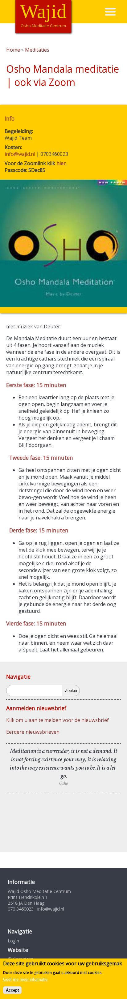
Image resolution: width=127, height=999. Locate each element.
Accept (12, 990)
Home (13, 49)
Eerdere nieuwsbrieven (32, 731)
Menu (115, 11)
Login (13, 941)
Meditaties (37, 49)
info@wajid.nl (20, 154)
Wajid (43, 11)
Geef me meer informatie (25, 979)
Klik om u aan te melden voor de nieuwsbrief (57, 720)
